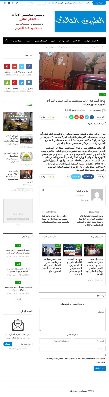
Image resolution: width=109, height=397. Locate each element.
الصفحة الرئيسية (90, 41)
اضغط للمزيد (17, 41)
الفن (52, 41)
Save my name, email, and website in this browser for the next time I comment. (75, 360)
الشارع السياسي (41, 41)
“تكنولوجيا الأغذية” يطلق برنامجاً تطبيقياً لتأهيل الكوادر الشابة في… (18, 116)
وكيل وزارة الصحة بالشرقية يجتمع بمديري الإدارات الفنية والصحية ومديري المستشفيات (55, 219)
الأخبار (75, 41)
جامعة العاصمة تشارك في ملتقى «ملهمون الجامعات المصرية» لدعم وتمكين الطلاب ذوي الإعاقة (53, 3)
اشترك (8, 344)
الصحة (29, 41)
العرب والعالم (64, 41)
